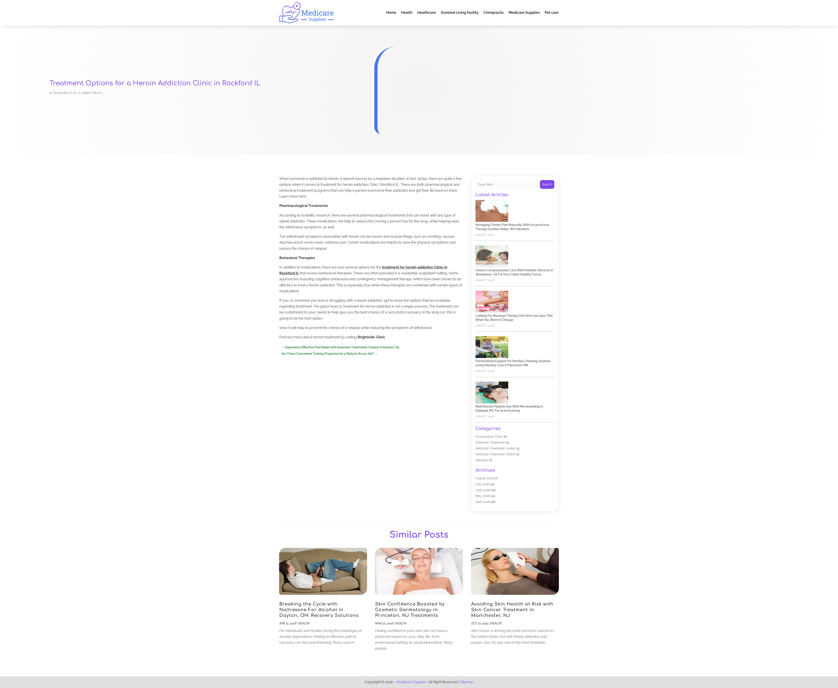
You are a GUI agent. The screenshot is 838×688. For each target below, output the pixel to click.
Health (406, 12)
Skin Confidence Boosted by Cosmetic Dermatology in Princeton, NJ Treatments (410, 610)
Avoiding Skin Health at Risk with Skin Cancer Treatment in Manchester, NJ (512, 610)
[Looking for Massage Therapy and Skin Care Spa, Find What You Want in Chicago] (492, 302)
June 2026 (483, 490)
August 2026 (484, 478)
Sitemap (466, 682)
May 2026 (482, 496)
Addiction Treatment (490, 442)
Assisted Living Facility (460, 12)
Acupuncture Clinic (489, 436)
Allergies (482, 460)
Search (547, 184)
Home (391, 12)
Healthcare (426, 12)
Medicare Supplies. (412, 682)
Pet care (552, 12)
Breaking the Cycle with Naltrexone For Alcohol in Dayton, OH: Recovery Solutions (319, 610)
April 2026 (483, 502)
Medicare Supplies (524, 12)
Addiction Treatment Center (495, 448)
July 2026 (482, 484)
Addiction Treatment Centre (495, 454)
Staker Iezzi (61, 93)
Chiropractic (493, 12)
